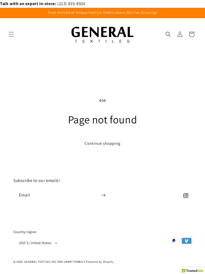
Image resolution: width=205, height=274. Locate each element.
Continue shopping (103, 143)
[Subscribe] (103, 195)
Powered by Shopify (99, 262)
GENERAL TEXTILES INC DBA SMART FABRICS (54, 262)
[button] (11, 34)
